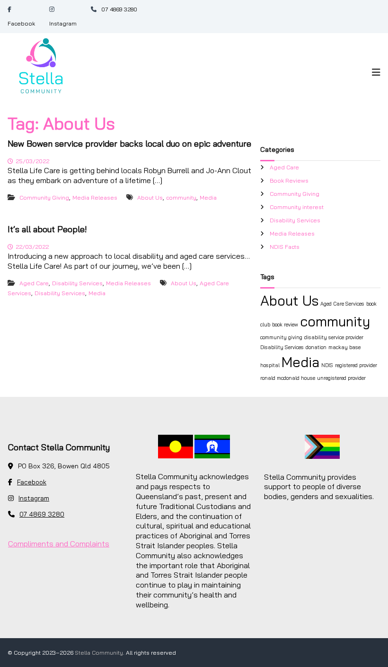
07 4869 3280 (119, 9)
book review (285, 324)
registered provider (356, 365)
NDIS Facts (285, 246)
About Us (150, 197)
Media (208, 197)
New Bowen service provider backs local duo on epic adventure (129, 143)
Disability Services (77, 283)
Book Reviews (289, 180)
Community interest (297, 207)
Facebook (21, 23)
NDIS (327, 365)
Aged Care (34, 283)
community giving (281, 337)
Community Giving (44, 197)
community (181, 197)
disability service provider (333, 337)
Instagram (63, 23)
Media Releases (94, 197)
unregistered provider (341, 378)
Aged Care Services (342, 303)
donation (316, 347)
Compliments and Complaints (58, 543)
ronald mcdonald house (287, 378)
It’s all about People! (47, 229)
